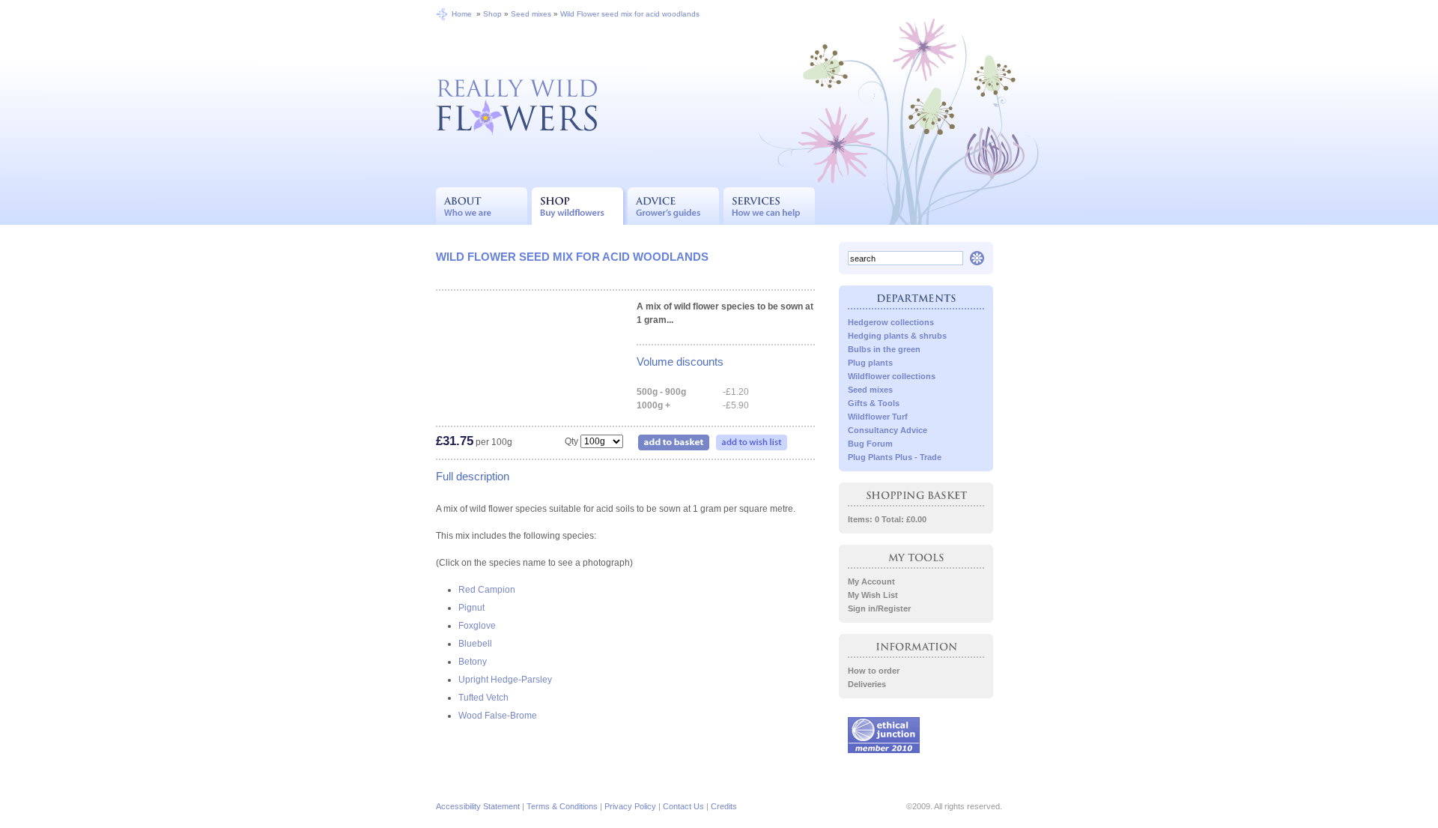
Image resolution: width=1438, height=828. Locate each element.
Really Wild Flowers (517, 104)
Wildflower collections (891, 376)
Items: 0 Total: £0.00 (887, 519)
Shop (492, 14)
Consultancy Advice (887, 430)
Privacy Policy (630, 806)
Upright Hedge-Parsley (505, 679)
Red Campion (486, 589)
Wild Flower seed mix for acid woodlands (630, 14)
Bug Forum (870, 443)
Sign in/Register (879, 608)
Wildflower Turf (878, 416)
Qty (571, 441)
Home (462, 14)
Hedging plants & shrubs (897, 335)
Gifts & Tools (873, 403)
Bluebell (475, 643)
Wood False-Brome (497, 715)
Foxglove (477, 625)
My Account (871, 581)
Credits (724, 806)
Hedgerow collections (891, 322)
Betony (472, 661)
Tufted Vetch (483, 697)
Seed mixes (531, 14)
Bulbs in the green (884, 349)
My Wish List (873, 594)
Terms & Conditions (562, 806)
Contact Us (683, 806)
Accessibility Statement (478, 806)
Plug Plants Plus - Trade (894, 457)
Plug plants (870, 362)
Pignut (471, 607)
